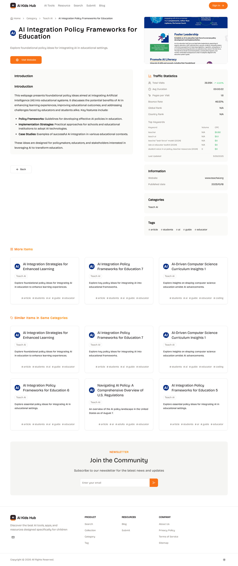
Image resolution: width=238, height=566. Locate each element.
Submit (91, 5)
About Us (164, 524)
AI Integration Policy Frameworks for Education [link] (86, 18)
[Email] (13, 537)
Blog (102, 5)
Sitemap (163, 542)
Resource (64, 5)
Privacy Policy (167, 530)
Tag (87, 542)
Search (78, 5)
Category (90, 536)
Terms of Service (168, 536)
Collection (90, 530)
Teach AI (48, 18)
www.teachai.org (214, 178)
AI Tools (49, 5)
